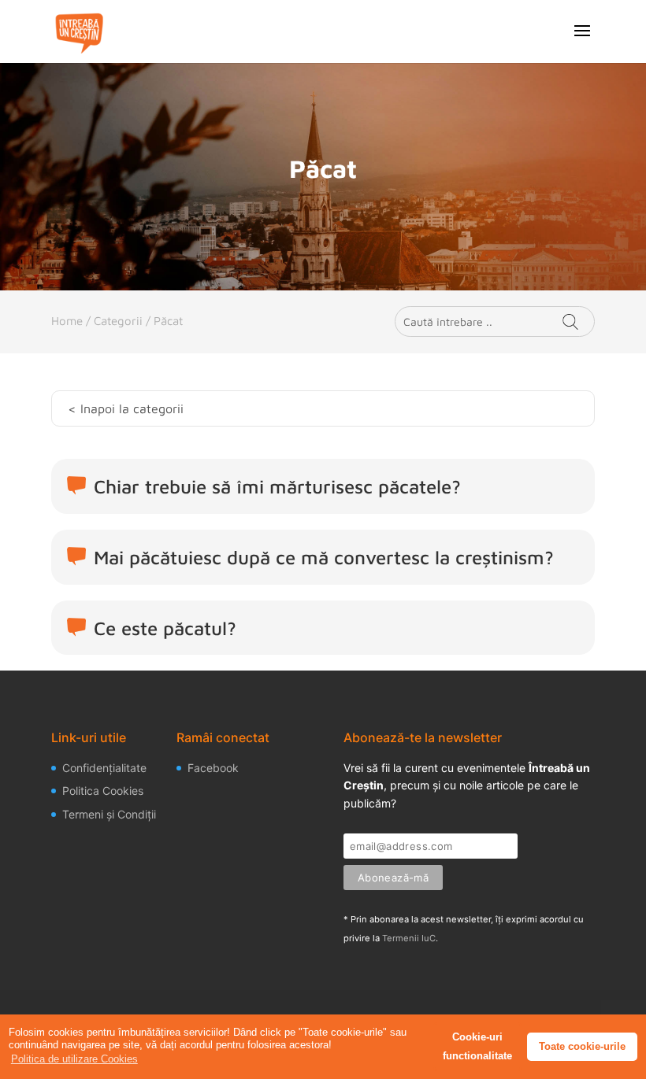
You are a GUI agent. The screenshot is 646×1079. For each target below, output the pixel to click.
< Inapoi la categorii (126, 408)
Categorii (118, 320)
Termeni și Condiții (109, 814)
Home (67, 320)
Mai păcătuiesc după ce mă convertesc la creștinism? (324, 557)
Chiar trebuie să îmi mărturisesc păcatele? (277, 486)
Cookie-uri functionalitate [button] (477, 1046)
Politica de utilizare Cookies (74, 1059)
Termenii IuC (409, 938)
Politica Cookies (102, 790)
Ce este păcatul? (165, 628)
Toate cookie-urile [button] (582, 1046)
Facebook (213, 767)
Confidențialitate (104, 767)
